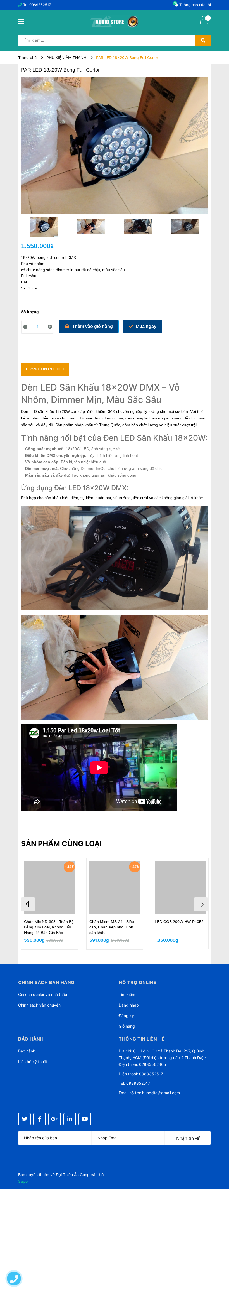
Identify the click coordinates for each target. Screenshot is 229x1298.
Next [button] (201, 904)
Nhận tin (185, 1138)
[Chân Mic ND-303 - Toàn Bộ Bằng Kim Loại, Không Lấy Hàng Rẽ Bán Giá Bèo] (49, 887)
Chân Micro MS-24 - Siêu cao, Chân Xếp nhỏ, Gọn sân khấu (111, 927)
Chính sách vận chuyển (39, 1005)
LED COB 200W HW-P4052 (179, 921)
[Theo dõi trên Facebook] (39, 1119)
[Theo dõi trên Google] (54, 1119)
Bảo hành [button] (31, 1039)
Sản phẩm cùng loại (61, 843)
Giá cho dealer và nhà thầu (42, 994)
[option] (44, 228)
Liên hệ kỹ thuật (32, 1061)
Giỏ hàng (127, 1026)
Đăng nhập (129, 1005)
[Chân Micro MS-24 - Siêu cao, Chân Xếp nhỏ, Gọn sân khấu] (114, 887)
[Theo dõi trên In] (69, 1119)
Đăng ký (126, 1015)
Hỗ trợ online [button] (137, 982)
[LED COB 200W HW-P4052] (180, 887)
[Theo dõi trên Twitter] (24, 1119)
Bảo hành (26, 1051)
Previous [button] (28, 904)
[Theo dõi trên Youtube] (84, 1119)
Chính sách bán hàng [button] (46, 982)
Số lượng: (30, 312)
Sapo (23, 1181)
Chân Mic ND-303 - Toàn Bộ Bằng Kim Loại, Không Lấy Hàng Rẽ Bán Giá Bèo (49, 927)
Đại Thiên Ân (67, 1174)
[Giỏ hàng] (204, 23)
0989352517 (40, 5)
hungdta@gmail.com (161, 1092)
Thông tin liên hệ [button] (142, 1039)
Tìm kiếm (127, 994)
